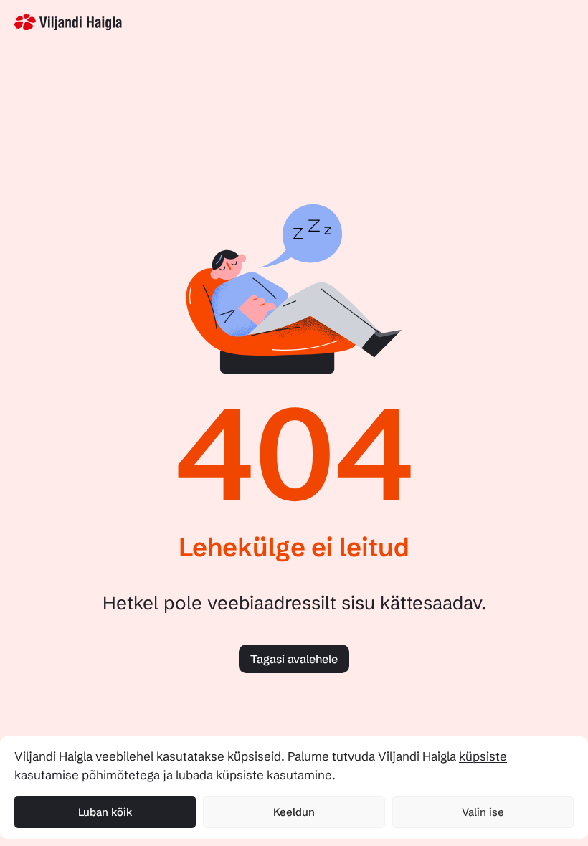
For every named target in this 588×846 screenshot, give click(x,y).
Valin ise (483, 812)
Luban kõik (105, 812)
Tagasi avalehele (294, 659)
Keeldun (294, 812)
